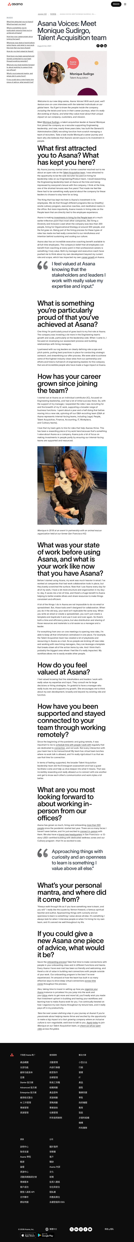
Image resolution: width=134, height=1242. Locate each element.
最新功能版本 (26, 1072)
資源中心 (24, 1172)
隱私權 (52, 1192)
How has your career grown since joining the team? (20, 38)
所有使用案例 (55, 1118)
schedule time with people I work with (73, 745)
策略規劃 (53, 1102)
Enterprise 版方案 (28, 1092)
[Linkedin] (76, 1229)
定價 (22, 1077)
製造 (81, 1112)
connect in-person (89, 831)
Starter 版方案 (26, 1082)
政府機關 (83, 1102)
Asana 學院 (25, 1157)
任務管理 (53, 1112)
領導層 (52, 1152)
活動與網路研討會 (28, 1177)
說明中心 (24, 1147)
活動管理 (53, 1062)
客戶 (51, 1157)
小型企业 (83, 1062)
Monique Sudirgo (51, 122)
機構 (81, 1122)
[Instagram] (81, 1229)
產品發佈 (53, 1092)
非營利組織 (84, 1118)
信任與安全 (54, 1187)
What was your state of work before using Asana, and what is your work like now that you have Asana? (21, 45)
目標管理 (53, 1077)
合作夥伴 (24, 1197)
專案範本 (24, 1182)
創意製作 (53, 1072)
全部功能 (24, 1067)
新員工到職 (54, 1082)
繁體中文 (53, 1229)
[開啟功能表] (125, 4)
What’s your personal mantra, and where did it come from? (20, 74)
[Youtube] (90, 1229)
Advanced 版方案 (28, 1087)
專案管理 (24, 1107)
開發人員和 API (27, 1192)
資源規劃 (53, 1097)
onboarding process (56, 962)
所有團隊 (83, 1128)
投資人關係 (54, 1182)
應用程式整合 (26, 1097)
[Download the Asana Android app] (45, 1235)
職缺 (51, 1162)
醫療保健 (83, 1092)
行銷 (81, 1067)
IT (79, 1077)
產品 (81, 1082)
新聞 (51, 1177)
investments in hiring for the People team (73, 217)
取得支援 (24, 1152)
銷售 (81, 1087)
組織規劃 (53, 1087)
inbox (44, 995)
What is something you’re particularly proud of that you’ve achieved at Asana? (19, 30)
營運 (81, 1072)
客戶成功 (24, 1187)
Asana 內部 (54, 1167)
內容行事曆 (54, 1067)
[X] (72, 1229)
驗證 (22, 1162)
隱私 (112, 1229)
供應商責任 (54, 1197)
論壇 (22, 1167)
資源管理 (24, 1112)
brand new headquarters (70, 834)
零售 (81, 1097)
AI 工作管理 (25, 1102)
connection (59, 748)
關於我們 (53, 1147)
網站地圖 (24, 1202)
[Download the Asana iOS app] (28, 1235)
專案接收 (53, 1107)
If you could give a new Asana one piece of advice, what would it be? (20, 81)
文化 (51, 1172)
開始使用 (116, 4)
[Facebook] (85, 1229)
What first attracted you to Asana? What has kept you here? (20, 23)
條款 (106, 1229)
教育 (81, 1107)
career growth (88, 257)
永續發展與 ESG (57, 1202)
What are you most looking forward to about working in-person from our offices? (20, 67)
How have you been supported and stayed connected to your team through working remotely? (20, 58)
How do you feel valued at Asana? (20, 51)
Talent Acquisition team (74, 172)
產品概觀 (24, 1062)
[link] (42, 15)
